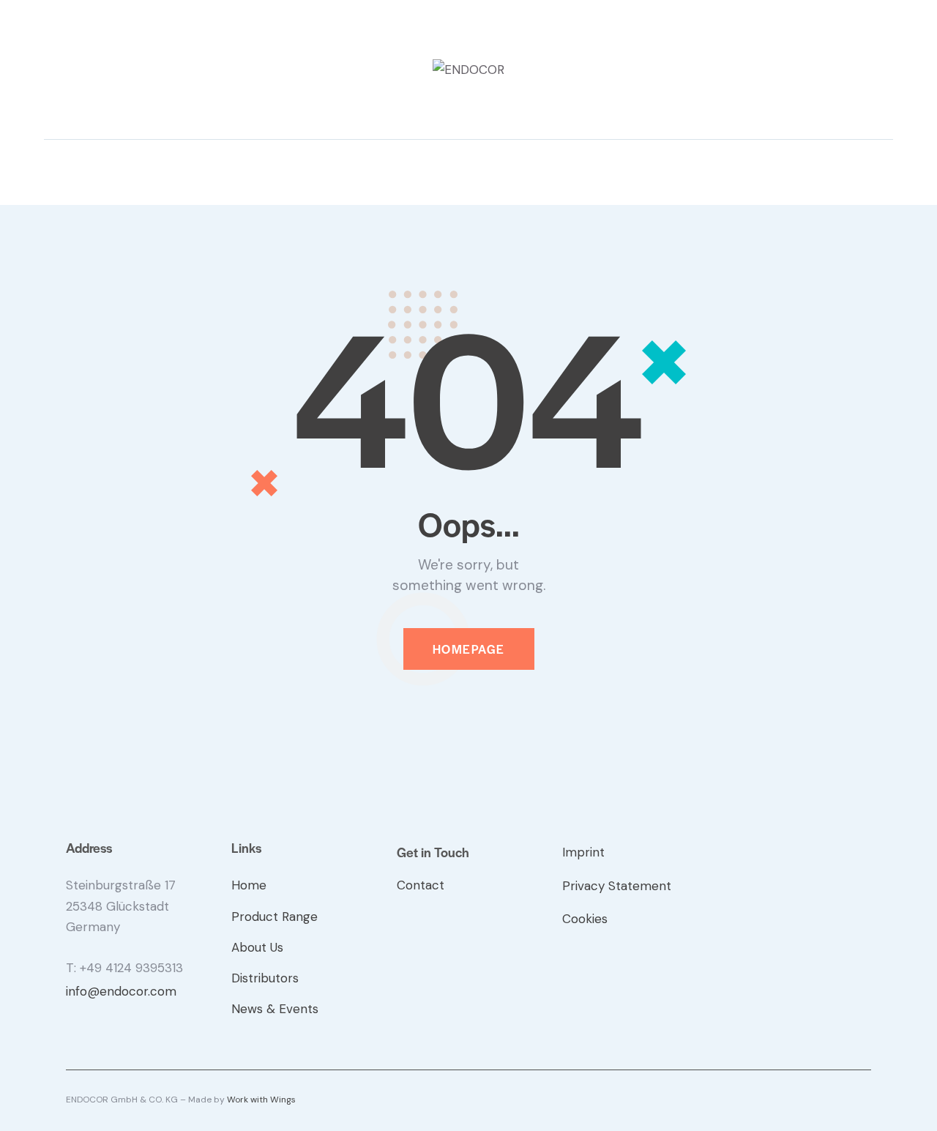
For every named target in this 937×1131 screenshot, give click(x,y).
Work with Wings (261, 1099)
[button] (48, 171)
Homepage (469, 649)
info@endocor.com (121, 991)
